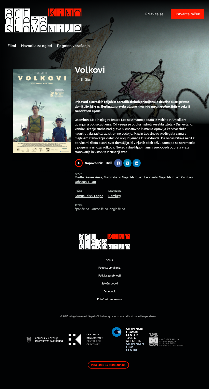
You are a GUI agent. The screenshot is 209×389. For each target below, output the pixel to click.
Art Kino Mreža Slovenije (43, 20)
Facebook (109, 291)
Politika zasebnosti (109, 275)
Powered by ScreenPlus (108, 365)
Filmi (12, 45)
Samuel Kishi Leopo (89, 195)
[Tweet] (127, 163)
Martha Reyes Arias (88, 177)
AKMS (109, 259)
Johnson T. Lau (85, 181)
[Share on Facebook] (118, 163)
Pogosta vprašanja (73, 45)
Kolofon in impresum (109, 299)
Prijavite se (154, 14)
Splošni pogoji (109, 283)
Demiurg (114, 195)
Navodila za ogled (36, 45)
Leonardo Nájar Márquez (162, 177)
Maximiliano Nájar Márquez (123, 177)
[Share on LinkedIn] (137, 163)
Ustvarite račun (187, 14)
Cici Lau (187, 177)
